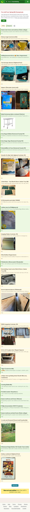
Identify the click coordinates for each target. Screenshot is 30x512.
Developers (24, 506)
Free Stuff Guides (16, 508)
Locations (16, 506)
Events (5, 506)
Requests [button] (9, 25)
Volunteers (6, 508)
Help (9, 504)
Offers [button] (3, 25)
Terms (14, 504)
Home (4, 504)
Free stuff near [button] (12, 12)
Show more (15, 485)
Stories (26, 504)
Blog (10, 506)
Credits (24, 508)
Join (4, 20)
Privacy (20, 504)
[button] (27, 1)
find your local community (21, 17)
